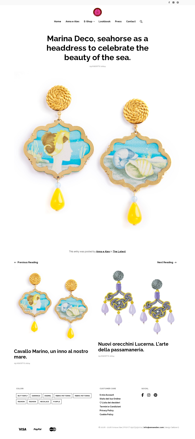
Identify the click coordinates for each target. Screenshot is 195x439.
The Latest (119, 251)
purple (56, 402)
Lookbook (104, 21)
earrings (36, 396)
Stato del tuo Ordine (110, 399)
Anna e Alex (72, 21)
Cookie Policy (106, 414)
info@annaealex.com (154, 427)
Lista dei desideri (111, 402)
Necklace (44, 402)
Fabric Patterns (63, 396)
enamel (48, 396)
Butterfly (23, 396)
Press (118, 21)
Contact (131, 21)
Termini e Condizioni (110, 406)
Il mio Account (107, 395)
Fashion (21, 402)
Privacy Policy (107, 410)
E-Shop (88, 21)
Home (57, 21)
